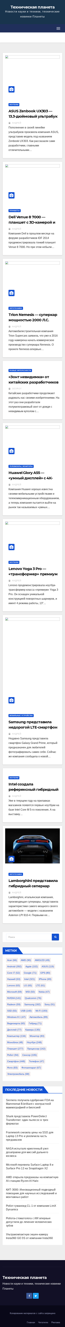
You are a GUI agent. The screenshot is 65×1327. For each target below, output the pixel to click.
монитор (37, 1036)
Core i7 (13, 972)
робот (12, 1055)
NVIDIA (14, 998)
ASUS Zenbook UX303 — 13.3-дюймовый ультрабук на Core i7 (32, 116)
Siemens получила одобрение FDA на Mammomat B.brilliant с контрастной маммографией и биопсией (30, 1104)
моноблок (15, 1042)
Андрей (16, 123)
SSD (12, 1010)
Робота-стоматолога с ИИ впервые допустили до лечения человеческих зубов (29, 1222)
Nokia (44, 991)
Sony (49, 1004)
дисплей (14, 1029)
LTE (40, 985)
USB (26, 1010)
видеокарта (16, 1023)
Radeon (13, 1004)
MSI (30, 991)
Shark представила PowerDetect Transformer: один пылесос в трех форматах (27, 1120)
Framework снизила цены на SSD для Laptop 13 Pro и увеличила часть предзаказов (30, 1136)
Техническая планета (32, 7)
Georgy (16, 388)
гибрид (35, 1023)
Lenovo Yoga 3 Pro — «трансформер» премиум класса (33, 574)
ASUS (48, 966)
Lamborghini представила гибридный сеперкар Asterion (33, 886)
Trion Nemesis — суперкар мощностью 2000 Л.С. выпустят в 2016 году (32, 320)
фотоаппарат (31, 1067)
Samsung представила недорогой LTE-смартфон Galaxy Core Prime (32, 727)
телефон (36, 1061)
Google (30, 972)
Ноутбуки (14, 104)
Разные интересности (20, 370)
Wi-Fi (41, 1010)
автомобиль (39, 1017)
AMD (26, 960)
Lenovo (13, 985)
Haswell (13, 979)
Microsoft (14, 991)
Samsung (32, 1004)
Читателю (43, 1322)
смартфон (16, 1061)
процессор (36, 1048)
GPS (45, 972)
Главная (31, 1322)
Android (14, 966)
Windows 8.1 (16, 1017)
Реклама (55, 1322)
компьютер (16, 1036)
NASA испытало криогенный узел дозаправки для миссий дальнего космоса (27, 1152)
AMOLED (42, 960)
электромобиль (18, 1074)
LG (28, 985)
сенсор (29, 1055)
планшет (15, 1048)
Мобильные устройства (21, 715)
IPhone (45, 979)
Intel (29, 979)
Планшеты (15, 210)
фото (12, 1067)
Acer (12, 960)
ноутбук (34, 1042)
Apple (32, 966)
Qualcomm (33, 998)
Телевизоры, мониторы (21, 466)
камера (32, 1029)
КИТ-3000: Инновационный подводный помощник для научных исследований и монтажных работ (31, 1193)
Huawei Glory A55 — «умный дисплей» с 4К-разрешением (30, 478)
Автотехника (16, 308)
